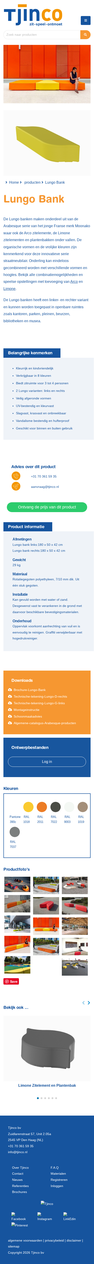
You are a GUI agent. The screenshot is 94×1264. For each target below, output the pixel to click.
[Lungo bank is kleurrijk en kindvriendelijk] (17, 884)
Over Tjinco (20, 1167)
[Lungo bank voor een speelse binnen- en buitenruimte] (75, 885)
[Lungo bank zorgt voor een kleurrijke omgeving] (17, 944)
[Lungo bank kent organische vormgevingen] (46, 885)
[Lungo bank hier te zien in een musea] (75, 946)
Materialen (58, 1173)
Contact (17, 1173)
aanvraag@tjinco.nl (45, 487)
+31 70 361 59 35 (44, 476)
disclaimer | (75, 1240)
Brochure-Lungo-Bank (30, 690)
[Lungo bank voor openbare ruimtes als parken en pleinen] (75, 906)
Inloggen (57, 1186)
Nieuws (17, 1180)
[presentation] (83, 1003)
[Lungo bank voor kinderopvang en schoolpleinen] (17, 965)
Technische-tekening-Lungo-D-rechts (40, 696)
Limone (9, 289)
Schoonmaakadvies (28, 716)
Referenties (20, 1186)
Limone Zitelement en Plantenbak (47, 1085)
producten (32, 182)
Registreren (59, 1180)
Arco (74, 282)
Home (14, 182)
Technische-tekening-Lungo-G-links (39, 703)
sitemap (13, 1246)
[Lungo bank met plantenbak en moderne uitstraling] (75, 967)
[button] (38, 1098)
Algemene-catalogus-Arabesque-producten (45, 723)
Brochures (19, 1192)
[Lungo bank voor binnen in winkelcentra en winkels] (75, 926)
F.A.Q (55, 1167)
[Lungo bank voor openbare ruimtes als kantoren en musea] (17, 924)
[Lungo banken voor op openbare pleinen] (46, 946)
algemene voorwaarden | (26, 1240)
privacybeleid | (56, 1240)
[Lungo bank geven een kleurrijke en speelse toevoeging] (46, 926)
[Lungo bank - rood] (46, 906)
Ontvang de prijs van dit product (47, 507)
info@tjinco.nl (17, 1152)
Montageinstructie (26, 710)
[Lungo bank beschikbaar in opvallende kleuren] (17, 903)
